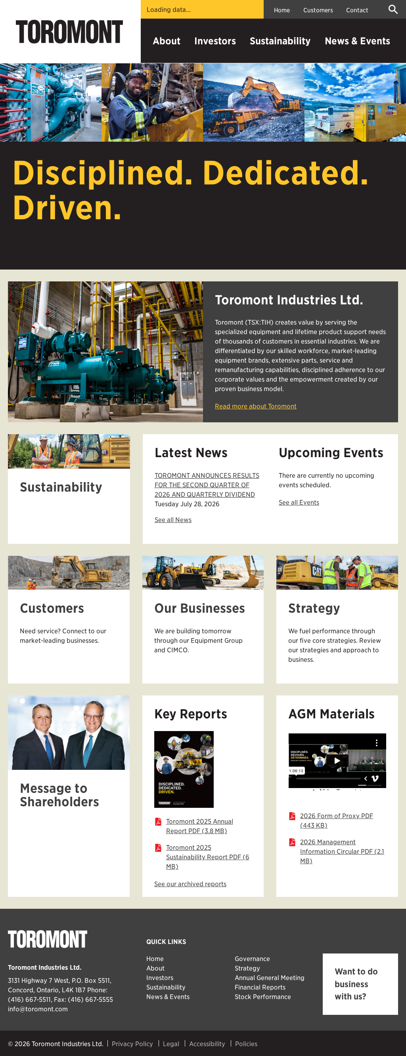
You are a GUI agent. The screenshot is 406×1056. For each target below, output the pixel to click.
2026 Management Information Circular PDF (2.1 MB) (342, 851)
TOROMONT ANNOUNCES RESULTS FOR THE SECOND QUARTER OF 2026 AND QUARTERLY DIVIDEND (207, 484)
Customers (318, 9)
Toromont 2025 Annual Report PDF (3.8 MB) (199, 825)
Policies (246, 1043)
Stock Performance (263, 996)
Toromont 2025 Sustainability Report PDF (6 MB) (207, 856)
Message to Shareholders (59, 795)
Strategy (314, 608)
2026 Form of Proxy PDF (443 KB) (336, 820)
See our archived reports (190, 883)
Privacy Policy (132, 1043)
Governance (252, 958)
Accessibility (207, 1043)
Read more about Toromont (256, 406)
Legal (171, 1043)
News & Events (357, 41)
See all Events (299, 502)
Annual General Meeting (269, 977)
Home (282, 9)
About (166, 41)
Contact (357, 9)
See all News (173, 519)
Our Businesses (199, 608)
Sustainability (280, 41)
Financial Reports (260, 987)
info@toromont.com (38, 1008)
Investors (215, 41)
